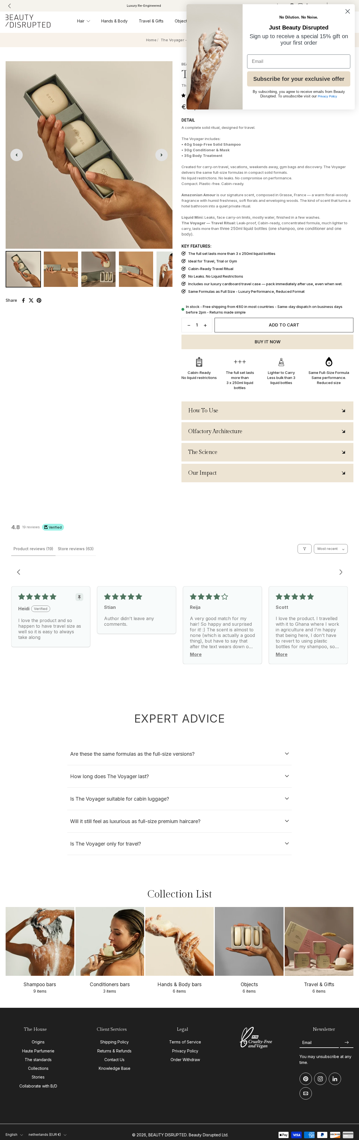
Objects (182, 21)
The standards (38, 1059)
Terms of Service (185, 1042)
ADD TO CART (284, 325)
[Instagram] (320, 1079)
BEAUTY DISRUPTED (167, 1134)
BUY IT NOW (267, 341)
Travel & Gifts (151, 21)
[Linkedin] (335, 1079)
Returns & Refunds (114, 1050)
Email (307, 1042)
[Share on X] (31, 300)
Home (151, 40)
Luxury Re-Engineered (111, 6)
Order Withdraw (185, 1059)
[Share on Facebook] (23, 300)
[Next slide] (161, 155)
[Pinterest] (306, 1079)
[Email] (306, 1094)
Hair (80, 21)
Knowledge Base (114, 1068)
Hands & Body (114, 21)
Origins (38, 1042)
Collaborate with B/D (38, 1086)
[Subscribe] (346, 1042)
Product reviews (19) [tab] (33, 548)
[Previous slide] (9, 6)
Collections (38, 1068)
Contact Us (114, 1059)
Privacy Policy (185, 1050)
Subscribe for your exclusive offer (298, 79)
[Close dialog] (348, 11)
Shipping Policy (114, 1042)
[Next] (339, 572)
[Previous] (20, 572)
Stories (38, 1077)
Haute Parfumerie (38, 1050)
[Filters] (305, 549)
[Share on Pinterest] (39, 300)
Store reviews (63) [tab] (76, 548)
